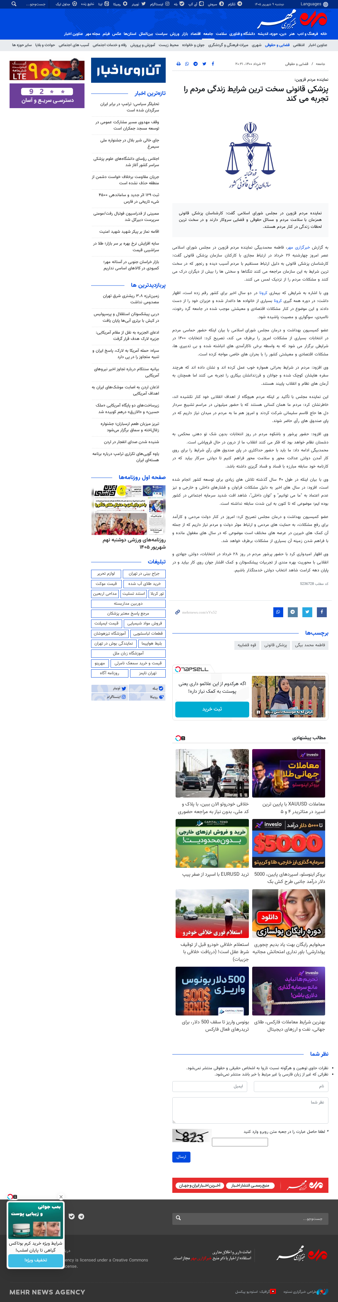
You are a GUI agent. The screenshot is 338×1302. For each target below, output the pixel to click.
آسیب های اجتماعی (74, 45)
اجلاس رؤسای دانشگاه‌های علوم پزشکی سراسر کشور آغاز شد (126, 162)
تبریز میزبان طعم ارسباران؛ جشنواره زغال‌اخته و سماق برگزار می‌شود (130, 427)
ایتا (100, 4)
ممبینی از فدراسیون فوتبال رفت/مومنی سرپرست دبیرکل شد (126, 216)
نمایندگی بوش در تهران (113, 643)
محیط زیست (169, 45)
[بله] (71, 1217)
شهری (256, 45)
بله (176, 4)
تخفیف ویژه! (35, 1260)
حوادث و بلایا (45, 45)
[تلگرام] (81, 1217)
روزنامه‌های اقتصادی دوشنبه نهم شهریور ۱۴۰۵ (132, 544)
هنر (292, 34)
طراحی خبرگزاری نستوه (300, 1291)
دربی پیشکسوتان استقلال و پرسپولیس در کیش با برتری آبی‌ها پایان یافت (126, 317)
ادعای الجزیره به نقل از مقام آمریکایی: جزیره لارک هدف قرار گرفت (127, 335)
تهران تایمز (147, 673)
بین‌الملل (146, 34)
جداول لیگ (63, 4)
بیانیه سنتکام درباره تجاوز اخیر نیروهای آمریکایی (126, 372)
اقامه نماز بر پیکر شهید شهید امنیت (129, 231)
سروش (213, 4)
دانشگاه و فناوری (242, 34)
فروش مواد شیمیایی (144, 623)
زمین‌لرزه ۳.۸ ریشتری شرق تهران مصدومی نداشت (131, 299)
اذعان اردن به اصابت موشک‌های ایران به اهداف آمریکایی (125, 390)
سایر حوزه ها (22, 45)
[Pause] (258, 712)
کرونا (263, 293)
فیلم (106, 34)
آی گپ (193, 4)
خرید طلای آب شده (144, 584)
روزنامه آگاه (109, 673)
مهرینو (100, 663)
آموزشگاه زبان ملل (128, 653)
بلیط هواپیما (152, 643)
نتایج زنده (88, 4)
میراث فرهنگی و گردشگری (228, 45)
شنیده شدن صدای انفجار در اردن (131, 442)
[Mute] (268, 712)
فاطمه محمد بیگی (310, 645)
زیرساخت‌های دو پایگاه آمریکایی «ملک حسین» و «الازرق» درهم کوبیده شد (127, 408)
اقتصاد (195, 34)
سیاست (161, 34)
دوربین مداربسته (128, 603)
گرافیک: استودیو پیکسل (252, 1291)
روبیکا (117, 4)
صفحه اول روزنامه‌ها (142, 477)
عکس (116, 34)
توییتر (136, 4)
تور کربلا (157, 593)
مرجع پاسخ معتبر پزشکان (128, 613)
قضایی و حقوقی (277, 45)
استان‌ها (130, 34)
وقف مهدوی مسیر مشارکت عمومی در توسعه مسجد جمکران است (127, 125)
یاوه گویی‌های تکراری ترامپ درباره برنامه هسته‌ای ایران (125, 457)
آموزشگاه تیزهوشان (110, 633)
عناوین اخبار (317, 45)
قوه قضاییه (247, 645)
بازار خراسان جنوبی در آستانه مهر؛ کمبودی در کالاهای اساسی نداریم (131, 265)
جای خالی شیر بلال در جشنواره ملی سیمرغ (129, 143)
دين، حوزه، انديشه (272, 34)
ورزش (174, 34)
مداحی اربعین (105, 593)
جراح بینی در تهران (144, 573)
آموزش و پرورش (142, 45)
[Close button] (61, 1197)
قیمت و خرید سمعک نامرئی (138, 663)
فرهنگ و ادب (307, 34)
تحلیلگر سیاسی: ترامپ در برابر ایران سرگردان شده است (129, 107)
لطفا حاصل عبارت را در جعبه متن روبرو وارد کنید (286, 1132)
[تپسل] (178, 669)
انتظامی (299, 45)
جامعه (208, 34)
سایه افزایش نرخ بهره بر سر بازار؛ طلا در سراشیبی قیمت (126, 246)
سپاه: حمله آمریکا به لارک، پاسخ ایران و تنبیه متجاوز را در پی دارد (125, 354)
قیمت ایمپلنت (106, 623)
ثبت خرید (212, 709)
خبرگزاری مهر (298, 247)
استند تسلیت (133, 593)
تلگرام (232, 4)
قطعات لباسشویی (148, 633)
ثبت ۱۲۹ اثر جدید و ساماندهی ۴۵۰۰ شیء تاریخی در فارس (129, 198)
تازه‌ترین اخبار (150, 93)
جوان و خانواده (193, 45)
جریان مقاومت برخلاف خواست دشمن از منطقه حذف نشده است (125, 180)
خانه (324, 34)
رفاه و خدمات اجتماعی (110, 45)
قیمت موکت (106, 584)
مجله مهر (92, 34)
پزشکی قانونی (275, 645)
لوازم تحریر (106, 573)
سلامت (221, 34)
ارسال (181, 1157)
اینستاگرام (157, 4)
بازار (185, 34)
